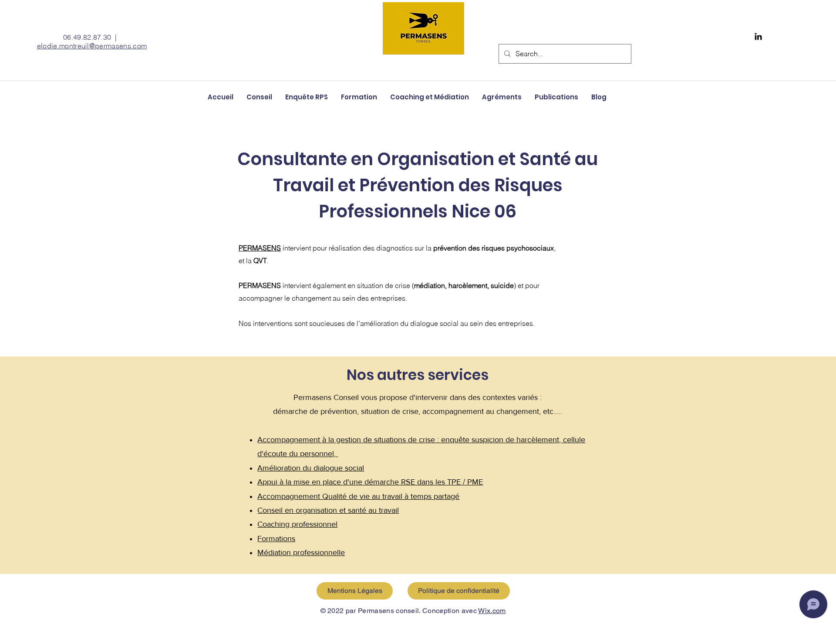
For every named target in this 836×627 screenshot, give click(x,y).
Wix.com (492, 611)
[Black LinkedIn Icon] (758, 36)
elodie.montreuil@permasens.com (92, 45)
